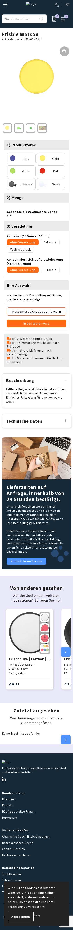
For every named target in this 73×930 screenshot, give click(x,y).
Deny (37, 915)
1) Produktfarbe (21, 144)
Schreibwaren (11, 880)
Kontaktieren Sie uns (26, 561)
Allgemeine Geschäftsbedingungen (26, 836)
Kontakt (7, 805)
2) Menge (15, 197)
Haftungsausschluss (16, 855)
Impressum (9, 817)
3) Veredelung (19, 226)
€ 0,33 (14, 684)
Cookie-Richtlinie (14, 849)
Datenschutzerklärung (17, 843)
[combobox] (20, 18)
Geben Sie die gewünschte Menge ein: (32, 214)
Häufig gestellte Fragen (18, 811)
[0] (52, 19)
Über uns (8, 799)
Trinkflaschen (11, 874)
